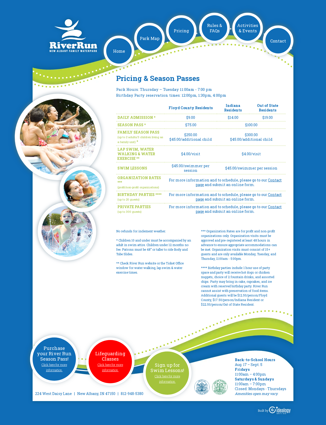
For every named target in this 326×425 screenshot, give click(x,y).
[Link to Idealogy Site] (280, 410)
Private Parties (134, 206)
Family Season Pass (138, 132)
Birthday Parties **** (139, 194)
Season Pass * (131, 124)
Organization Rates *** (139, 180)
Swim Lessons (132, 168)
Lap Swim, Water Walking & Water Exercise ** (136, 154)
